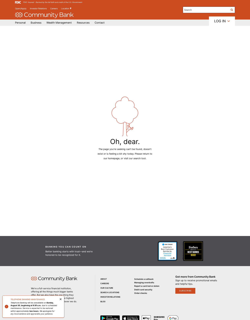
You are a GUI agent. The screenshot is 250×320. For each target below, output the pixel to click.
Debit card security (143, 289)
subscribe (185, 290)
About (103, 279)
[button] (59, 22)
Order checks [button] (140, 293)
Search (188, 9)
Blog (102, 301)
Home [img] (54, 279)
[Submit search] (232, 10)
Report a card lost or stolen (146, 286)
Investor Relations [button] (38, 8)
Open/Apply (20, 8)
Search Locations (109, 292)
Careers (54, 8)
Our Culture (106, 288)
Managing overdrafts (144, 282)
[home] (44, 15)
